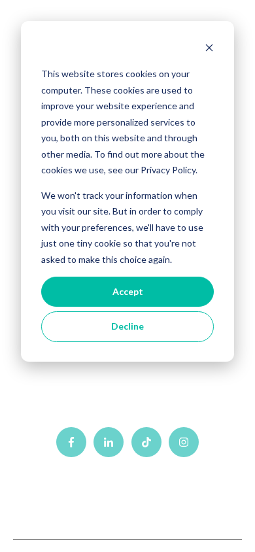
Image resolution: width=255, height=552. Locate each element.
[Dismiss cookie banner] (209, 49)
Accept (127, 291)
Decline (127, 326)
